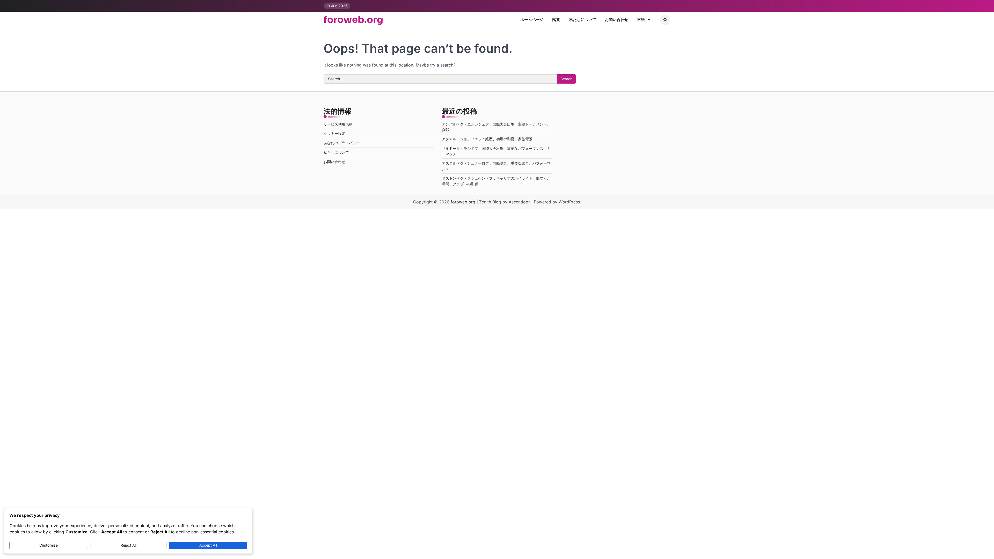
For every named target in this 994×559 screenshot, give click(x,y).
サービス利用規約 (338, 124)
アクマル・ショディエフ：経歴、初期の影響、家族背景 (487, 139)
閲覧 (556, 19)
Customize (48, 545)
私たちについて (582, 19)
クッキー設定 (334, 133)
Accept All (208, 545)
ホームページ (532, 19)
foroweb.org (353, 19)
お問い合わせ (616, 19)
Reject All (128, 545)
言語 (641, 19)
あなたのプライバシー (342, 143)
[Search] (665, 20)
